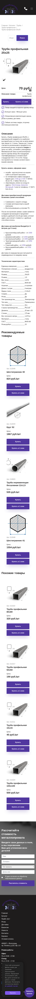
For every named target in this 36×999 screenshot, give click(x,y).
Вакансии (5, 927)
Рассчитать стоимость (18, 883)
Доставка (5, 924)
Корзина (5, 936)
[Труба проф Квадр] (4, 79)
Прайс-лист (6, 919)
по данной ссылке (11, 986)
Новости (5, 930)
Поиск (22, 38)
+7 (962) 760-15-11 (19, 181)
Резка (4, 922)
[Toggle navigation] (31, 9)
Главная (5, 913)
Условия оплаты (8, 939)
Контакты (5, 933)
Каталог (4, 916)
